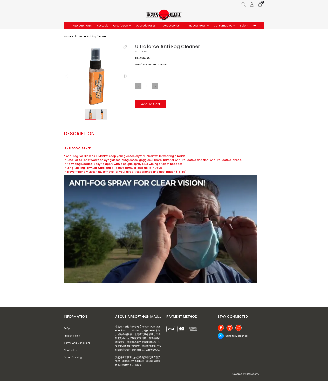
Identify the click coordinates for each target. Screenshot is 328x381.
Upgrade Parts (145, 26)
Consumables (223, 26)
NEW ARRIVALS (82, 26)
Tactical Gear (196, 26)
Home (67, 36)
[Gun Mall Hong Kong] (164, 15)
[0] (260, 4)
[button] (125, 47)
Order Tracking (73, 357)
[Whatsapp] (238, 328)
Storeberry (253, 374)
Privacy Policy (72, 335)
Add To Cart (150, 104)
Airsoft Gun (120, 26)
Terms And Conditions (77, 343)
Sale (243, 26)
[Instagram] (230, 328)
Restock (102, 26)
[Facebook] (221, 328)
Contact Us (70, 350)
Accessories (171, 26)
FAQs (67, 328)
